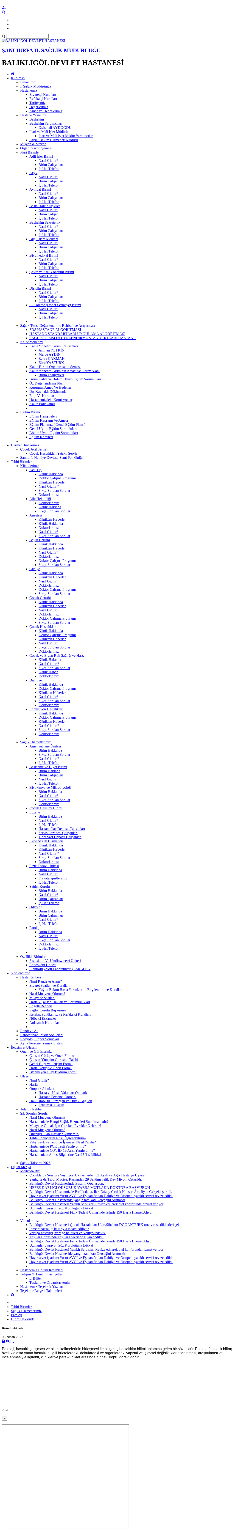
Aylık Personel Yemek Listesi (41, 1043)
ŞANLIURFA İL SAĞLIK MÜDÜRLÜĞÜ (51, 50)
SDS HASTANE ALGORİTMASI (55, 330)
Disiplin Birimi (40, 288)
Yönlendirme (20, 973)
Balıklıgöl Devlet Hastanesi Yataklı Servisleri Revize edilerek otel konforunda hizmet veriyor (96, 1204)
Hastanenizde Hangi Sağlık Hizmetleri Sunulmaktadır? (69, 1122)
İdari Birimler (30, 152)
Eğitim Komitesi (41, 437)
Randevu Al (29, 1031)
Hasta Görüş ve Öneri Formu (50, 1068)
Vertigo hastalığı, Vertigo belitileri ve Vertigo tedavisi (67, 1233)
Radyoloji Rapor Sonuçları (39, 1039)
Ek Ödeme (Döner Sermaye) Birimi (55, 305)
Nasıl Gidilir (47, 779)
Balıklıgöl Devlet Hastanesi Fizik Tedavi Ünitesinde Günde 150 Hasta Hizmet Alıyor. (91, 1212)
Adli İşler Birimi (41, 156)
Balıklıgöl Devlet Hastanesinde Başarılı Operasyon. (66, 1183)
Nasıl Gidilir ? (49, 486)
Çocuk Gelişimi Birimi (45, 808)
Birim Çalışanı (49, 214)
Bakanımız (28, 82)
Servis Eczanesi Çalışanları (58, 833)
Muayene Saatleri (42, 998)
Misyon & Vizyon (33, 144)
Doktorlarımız (49, 495)
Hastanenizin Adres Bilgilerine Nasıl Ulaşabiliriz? (65, 1155)
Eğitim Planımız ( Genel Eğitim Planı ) (57, 424)
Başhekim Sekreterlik (44, 222)
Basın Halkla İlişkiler (44, 206)
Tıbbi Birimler (21, 462)
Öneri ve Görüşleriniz (36, 1051)
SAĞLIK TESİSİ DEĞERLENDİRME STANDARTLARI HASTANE (82, 338)
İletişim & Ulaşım (23, 1047)
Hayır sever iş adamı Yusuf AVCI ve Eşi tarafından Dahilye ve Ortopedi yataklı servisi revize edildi (101, 1196)
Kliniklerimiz (29, 466)
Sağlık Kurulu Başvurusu (47, 1010)
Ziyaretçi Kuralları (42, 94)
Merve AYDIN (50, 354)
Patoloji (34, 928)
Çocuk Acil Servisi (34, 449)
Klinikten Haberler (52, 482)
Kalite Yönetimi (31, 342)
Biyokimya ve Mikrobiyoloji (50, 787)
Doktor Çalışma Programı (57, 478)
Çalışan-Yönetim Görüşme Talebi (53, 1060)
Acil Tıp (35, 470)
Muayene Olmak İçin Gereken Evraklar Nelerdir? (65, 1126)
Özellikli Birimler (32, 957)
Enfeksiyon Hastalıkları (46, 709)
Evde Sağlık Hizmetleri (46, 841)
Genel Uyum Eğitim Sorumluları (53, 429)
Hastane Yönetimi (33, 115)
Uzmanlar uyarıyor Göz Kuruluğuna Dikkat (61, 1208)
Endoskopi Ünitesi (42, 965)
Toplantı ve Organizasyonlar (49, 1282)
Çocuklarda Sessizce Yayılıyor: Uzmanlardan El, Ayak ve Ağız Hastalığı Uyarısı (87, 1175)
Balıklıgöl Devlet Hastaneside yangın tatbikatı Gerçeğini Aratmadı (77, 1200)
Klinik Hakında (50, 507)
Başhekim (36, 119)
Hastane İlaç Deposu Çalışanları (62, 829)
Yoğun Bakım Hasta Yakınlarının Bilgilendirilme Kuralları (81, 990)
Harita (33, 1084)
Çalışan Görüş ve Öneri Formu (51, 1056)
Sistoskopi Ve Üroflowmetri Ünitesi (55, 961)
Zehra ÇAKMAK (52, 358)
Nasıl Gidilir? (48, 160)
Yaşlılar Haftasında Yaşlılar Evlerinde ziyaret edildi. (66, 1237)
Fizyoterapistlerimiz (53, 878)
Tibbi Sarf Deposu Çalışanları (60, 837)
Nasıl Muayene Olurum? (47, 994)
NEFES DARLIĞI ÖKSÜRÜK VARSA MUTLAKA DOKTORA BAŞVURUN (89, 1188)
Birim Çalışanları (51, 165)
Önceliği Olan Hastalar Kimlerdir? (54, 1134)
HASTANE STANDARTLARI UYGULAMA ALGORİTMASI (77, 334)
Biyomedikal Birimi (43, 255)
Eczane (34, 812)
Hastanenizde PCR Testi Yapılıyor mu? (57, 1146)
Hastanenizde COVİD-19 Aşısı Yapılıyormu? (62, 1150)
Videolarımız (29, 1221)
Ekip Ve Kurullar (41, 396)
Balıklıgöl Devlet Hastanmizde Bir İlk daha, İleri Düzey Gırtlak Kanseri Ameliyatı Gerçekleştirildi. (100, 1192)
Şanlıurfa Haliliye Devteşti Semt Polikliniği (51, 457)
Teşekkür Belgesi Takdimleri (41, 1291)
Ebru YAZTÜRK (51, 363)
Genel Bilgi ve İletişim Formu (51, 1064)
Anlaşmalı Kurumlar (44, 1023)
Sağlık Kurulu (39, 886)
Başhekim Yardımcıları (45, 123)
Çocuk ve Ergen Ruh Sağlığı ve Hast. (56, 655)
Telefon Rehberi (32, 1109)
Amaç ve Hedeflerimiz (45, 111)
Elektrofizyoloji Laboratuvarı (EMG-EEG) (60, 969)
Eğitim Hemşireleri (43, 416)
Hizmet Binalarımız (25, 445)
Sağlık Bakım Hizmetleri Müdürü (53, 140)
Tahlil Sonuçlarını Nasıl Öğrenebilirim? (57, 1138)
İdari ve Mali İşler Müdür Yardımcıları (66, 136)
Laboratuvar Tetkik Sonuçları (41, 1035)
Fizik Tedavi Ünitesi (44, 866)
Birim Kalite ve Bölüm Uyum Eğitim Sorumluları (65, 379)
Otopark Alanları (41, 1089)
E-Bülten (35, 1278)
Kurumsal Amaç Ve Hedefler (50, 387)
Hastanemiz (28, 90)
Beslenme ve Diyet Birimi (48, 767)
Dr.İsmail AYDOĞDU (55, 127)
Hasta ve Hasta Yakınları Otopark (63, 1093)
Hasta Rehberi (30, 977)
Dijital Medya (21, 1167)
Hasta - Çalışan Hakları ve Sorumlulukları (59, 1002)
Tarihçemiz (37, 103)
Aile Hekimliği (40, 499)
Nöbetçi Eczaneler (42, 1018)
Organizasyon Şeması (36, 148)
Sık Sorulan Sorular (34, 1113)
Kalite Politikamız (42, 404)
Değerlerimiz (38, 107)
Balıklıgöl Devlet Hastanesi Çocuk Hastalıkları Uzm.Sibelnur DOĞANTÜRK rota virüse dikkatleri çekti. (105, 1225)
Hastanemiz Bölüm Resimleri (41, 1270)
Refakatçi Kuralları (43, 99)
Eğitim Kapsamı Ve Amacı (48, 420)
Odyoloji (35, 907)
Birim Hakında (49, 771)
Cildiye (34, 569)
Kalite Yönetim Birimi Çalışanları (53, 346)
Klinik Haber (48, 672)
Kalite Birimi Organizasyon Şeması (55, 367)
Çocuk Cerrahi (40, 598)
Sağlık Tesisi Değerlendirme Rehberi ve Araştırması (57, 325)
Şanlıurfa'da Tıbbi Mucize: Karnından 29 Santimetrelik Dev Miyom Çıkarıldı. (85, 1179)
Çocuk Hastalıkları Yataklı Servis (53, 453)
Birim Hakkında (50, 750)
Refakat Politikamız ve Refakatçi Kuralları (60, 1014)
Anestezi (35, 515)
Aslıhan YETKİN (51, 350)
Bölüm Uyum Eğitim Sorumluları (53, 433)
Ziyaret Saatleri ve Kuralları (49, 985)
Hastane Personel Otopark (57, 1097)
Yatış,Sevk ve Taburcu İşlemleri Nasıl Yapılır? (62, 1142)
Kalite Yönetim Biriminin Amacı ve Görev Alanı (64, 371)
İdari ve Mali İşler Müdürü (48, 132)
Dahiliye (35, 680)
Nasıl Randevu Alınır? (45, 981)
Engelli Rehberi (40, 1006)
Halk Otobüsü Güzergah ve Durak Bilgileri (60, 1101)
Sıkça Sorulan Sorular (54, 490)
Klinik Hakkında (51, 474)
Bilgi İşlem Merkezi (43, 239)
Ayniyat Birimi (40, 189)
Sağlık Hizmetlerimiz (35, 742)
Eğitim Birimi (30, 412)
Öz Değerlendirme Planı (46, 383)
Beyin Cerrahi (39, 540)
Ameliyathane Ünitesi (45, 746)
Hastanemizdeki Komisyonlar (50, 400)
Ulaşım (25, 1076)
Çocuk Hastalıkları (42, 627)
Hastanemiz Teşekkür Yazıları (41, 1286)
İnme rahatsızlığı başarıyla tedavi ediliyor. (59, 1229)
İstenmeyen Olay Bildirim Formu (53, 1072)
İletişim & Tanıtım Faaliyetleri (41, 1274)
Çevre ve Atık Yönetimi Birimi (51, 272)
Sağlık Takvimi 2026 (35, 1163)
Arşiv (33, 173)
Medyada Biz (30, 1171)
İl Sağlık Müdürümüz (35, 86)
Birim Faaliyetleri (51, 375)
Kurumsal (18, 78)
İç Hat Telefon (49, 169)
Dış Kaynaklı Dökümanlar (48, 391)
